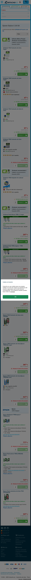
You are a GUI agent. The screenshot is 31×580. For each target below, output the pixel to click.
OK (15, 297)
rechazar (12, 291)
